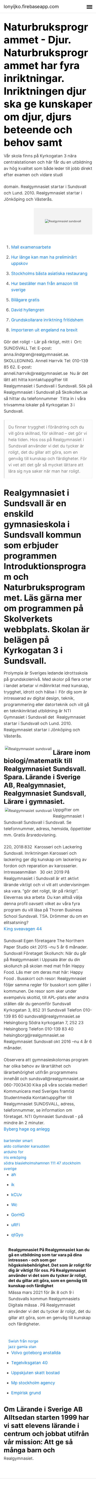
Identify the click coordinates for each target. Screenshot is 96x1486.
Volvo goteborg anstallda (36, 1352)
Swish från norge (23, 1341)
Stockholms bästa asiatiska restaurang (49, 273)
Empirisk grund (26, 1392)
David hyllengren (27, 309)
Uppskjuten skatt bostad (35, 1372)
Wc (14, 1204)
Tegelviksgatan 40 (29, 1362)
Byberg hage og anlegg (27, 1129)
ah (13, 1174)
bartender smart (18, 1140)
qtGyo (17, 1234)
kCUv (16, 1194)
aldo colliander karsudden (26, 1146)
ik (12, 1184)
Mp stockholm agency (33, 1382)
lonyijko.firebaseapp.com (31, 6)
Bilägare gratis (25, 299)
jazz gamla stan (22, 1346)
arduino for (13, 1151)
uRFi (15, 1224)
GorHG (17, 1214)
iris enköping (15, 1157)
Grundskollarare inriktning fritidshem (47, 319)
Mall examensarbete (31, 247)
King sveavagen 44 (23, 928)
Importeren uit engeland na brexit (44, 329)
